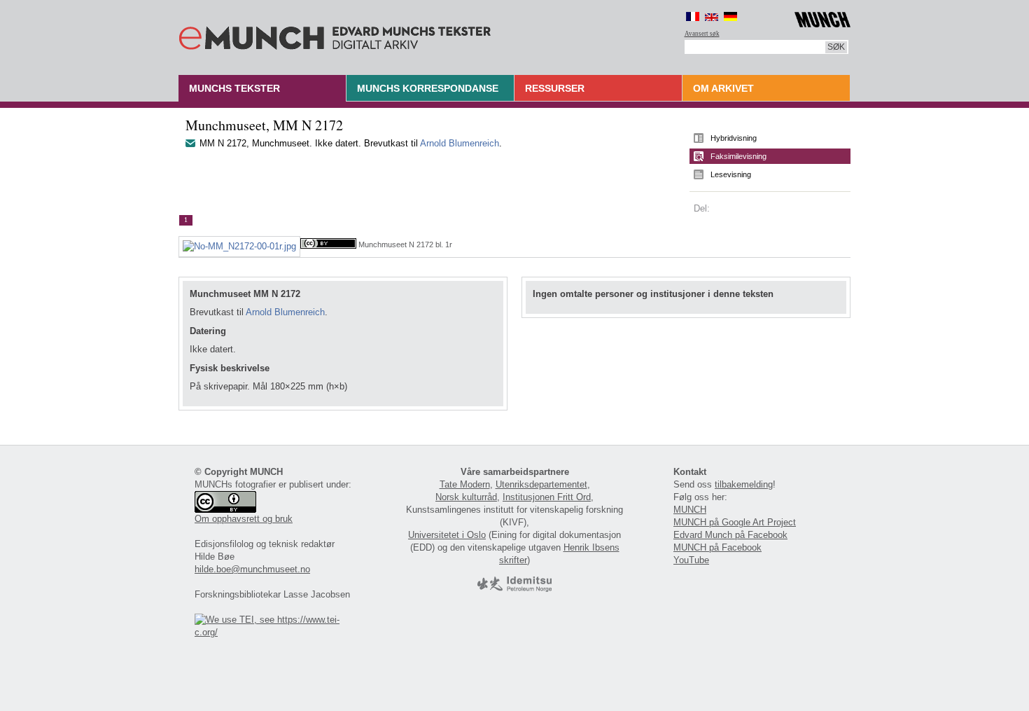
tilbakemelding (744, 484)
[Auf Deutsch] (730, 16)
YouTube (691, 560)
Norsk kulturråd (466, 497)
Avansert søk (702, 33)
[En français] (692, 16)
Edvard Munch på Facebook (730, 535)
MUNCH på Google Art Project (734, 522)
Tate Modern (465, 484)
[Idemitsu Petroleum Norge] (514, 589)
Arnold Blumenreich (459, 143)
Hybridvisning (733, 138)
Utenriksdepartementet (541, 484)
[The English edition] (711, 16)
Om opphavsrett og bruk (244, 518)
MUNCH (689, 509)
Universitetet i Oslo (447, 535)
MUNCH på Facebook (717, 547)
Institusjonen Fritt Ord (547, 497)
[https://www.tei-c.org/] (275, 632)
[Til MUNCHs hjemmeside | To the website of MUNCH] (822, 17)
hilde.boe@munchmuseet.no (252, 569)
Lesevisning (730, 174)
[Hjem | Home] (334, 35)
